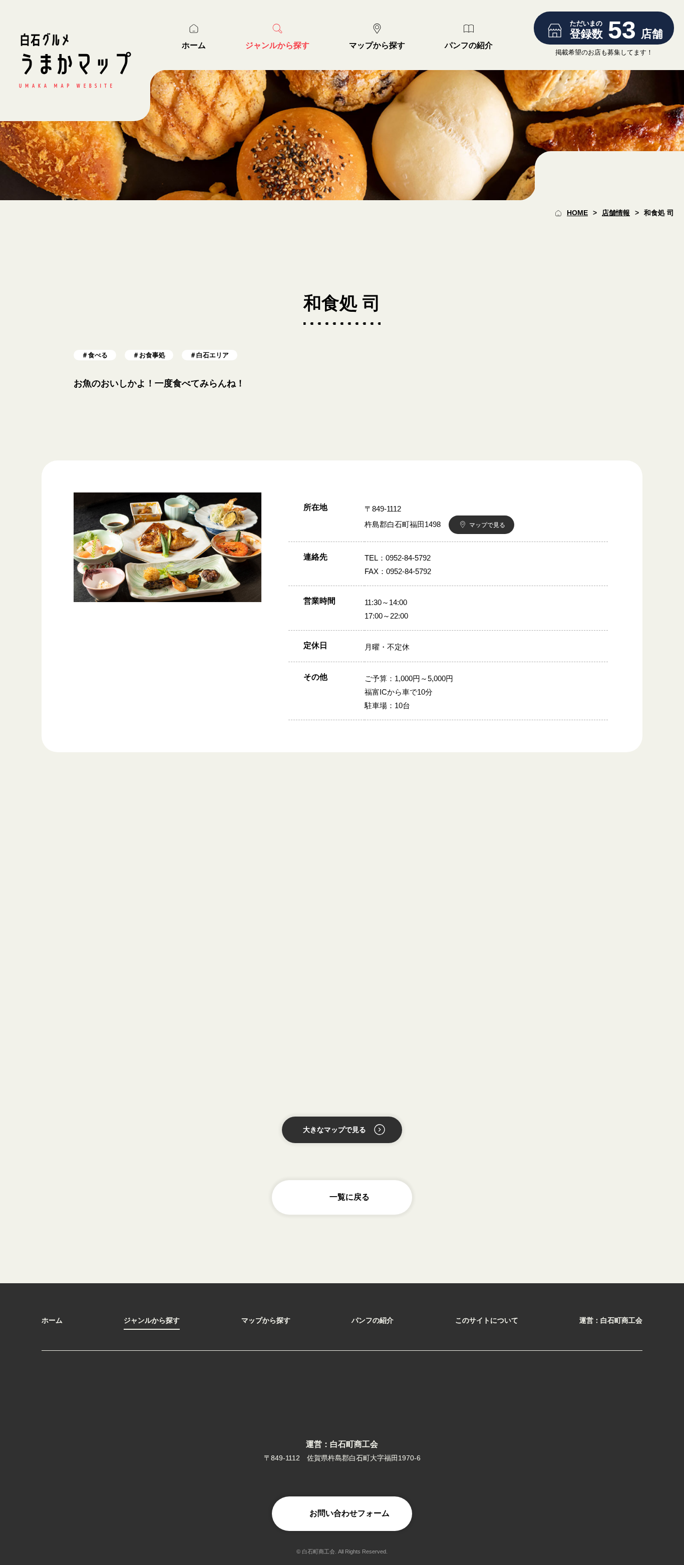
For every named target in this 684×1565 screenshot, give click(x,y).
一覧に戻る (349, 1197)
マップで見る (487, 525)
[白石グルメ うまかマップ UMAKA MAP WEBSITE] (75, 60)
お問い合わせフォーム (349, 1513)
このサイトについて (486, 1320)
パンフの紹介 (373, 1320)
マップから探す (265, 1320)
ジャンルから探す (152, 1320)
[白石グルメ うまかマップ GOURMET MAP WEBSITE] (342, 1400)
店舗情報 (616, 213)
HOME (577, 213)
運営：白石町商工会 (610, 1320)
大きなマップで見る (334, 1130)
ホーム (52, 1320)
